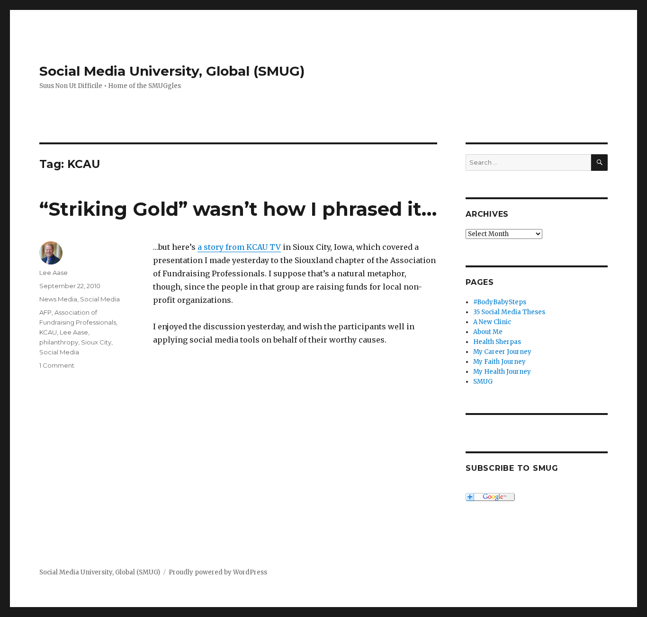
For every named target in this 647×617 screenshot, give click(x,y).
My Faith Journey (499, 362)
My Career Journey (502, 352)
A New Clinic (492, 322)
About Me (488, 332)
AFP (45, 312)
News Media (58, 299)
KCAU (48, 332)
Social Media (100, 299)
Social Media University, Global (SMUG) (172, 71)
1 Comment (56, 365)
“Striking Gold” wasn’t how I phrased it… (238, 208)
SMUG (483, 382)
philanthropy (58, 342)
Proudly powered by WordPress (218, 572)
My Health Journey (502, 372)
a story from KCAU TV (239, 247)
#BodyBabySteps (499, 302)
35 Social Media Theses (509, 312)
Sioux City (96, 342)
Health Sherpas (497, 342)
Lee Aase (53, 272)
